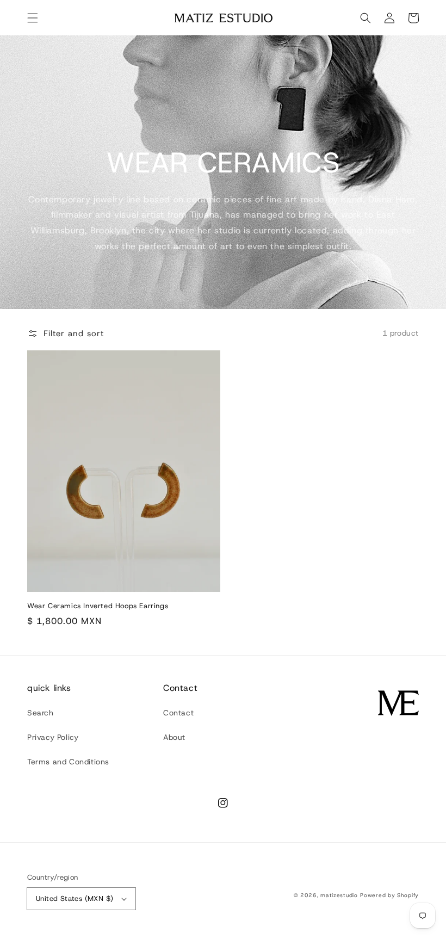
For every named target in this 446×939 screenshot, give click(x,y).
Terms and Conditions (68, 762)
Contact (178, 713)
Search (40, 713)
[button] (33, 18)
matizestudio (338, 895)
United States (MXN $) (74, 898)
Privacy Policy (52, 737)
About (174, 737)
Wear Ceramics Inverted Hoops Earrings (97, 605)
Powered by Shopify (389, 895)
